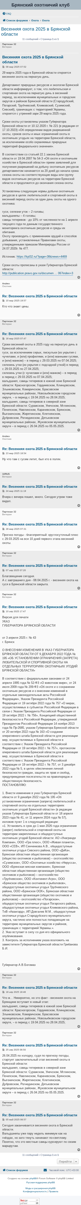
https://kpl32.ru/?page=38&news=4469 (42, 256)
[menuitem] (6, 13)
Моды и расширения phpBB (40, 1188)
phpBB (33, 1178)
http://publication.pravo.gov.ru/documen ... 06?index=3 (37, 273)
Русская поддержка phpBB (40, 1182)
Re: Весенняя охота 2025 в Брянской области (39, 296)
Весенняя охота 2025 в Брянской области (35, 31)
